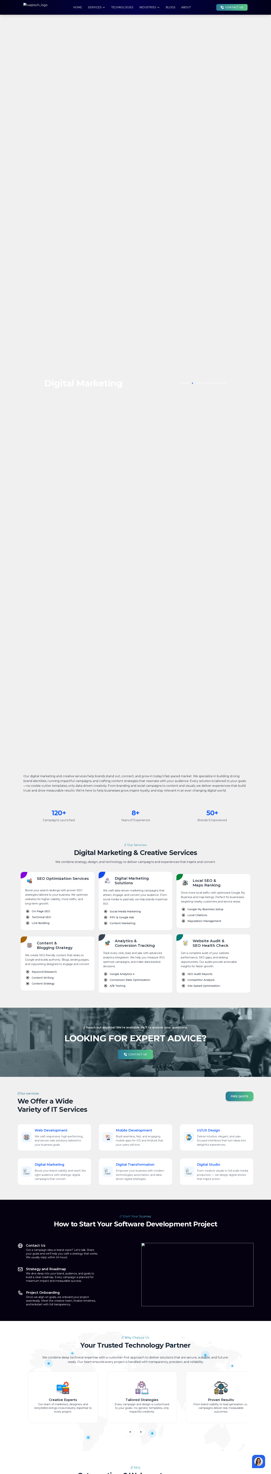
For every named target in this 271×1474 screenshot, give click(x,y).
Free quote (239, 1096)
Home (77, 7)
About (186, 7)
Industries (147, 7)
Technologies (122, 7)
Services (95, 7)
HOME (185, 383)
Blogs (170, 7)
